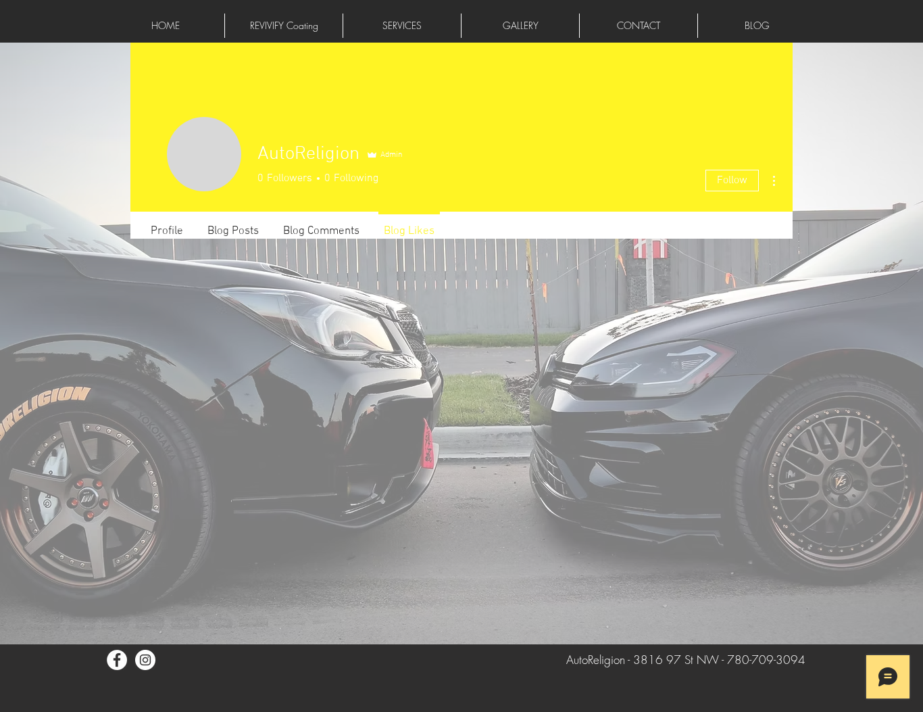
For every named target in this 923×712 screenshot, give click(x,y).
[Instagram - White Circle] (145, 660)
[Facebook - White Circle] (117, 660)
